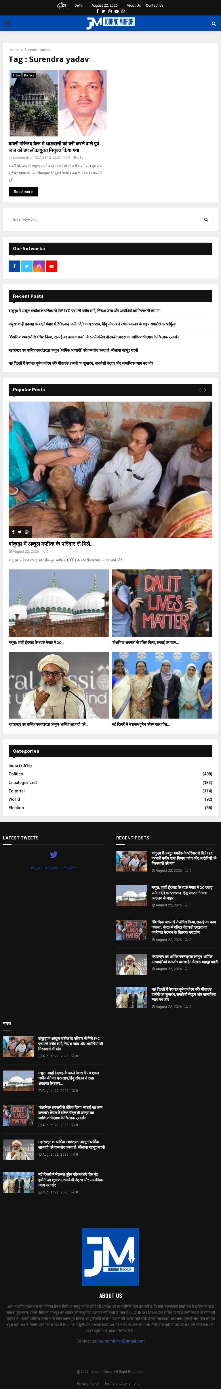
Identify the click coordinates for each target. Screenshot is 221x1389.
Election (16, 807)
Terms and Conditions (122, 1383)
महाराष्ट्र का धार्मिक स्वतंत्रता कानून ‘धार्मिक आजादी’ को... (48, 724)
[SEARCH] (206, 219)
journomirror (23, 157)
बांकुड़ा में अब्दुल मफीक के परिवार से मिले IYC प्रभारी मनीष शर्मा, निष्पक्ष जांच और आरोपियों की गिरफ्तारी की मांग (84, 310)
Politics (29, 75)
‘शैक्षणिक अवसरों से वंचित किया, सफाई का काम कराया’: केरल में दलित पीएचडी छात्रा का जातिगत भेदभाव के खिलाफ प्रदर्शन (94, 337)
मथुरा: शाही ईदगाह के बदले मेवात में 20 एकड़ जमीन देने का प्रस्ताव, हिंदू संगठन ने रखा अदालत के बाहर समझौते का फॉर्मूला (92, 324)
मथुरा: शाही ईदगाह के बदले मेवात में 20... (36, 642)
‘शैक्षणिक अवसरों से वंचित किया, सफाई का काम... (145, 642)
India (16, 75)
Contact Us (155, 5)
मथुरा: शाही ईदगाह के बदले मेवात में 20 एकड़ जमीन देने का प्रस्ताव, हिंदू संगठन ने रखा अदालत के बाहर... (182, 892)
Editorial (17, 791)
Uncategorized (23, 782)
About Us (134, 5)
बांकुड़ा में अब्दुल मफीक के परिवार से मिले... (51, 544)
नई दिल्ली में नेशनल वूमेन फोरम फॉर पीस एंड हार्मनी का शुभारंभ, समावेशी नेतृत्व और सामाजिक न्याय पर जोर (81, 363)
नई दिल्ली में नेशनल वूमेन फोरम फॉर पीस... (140, 724)
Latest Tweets (21, 838)
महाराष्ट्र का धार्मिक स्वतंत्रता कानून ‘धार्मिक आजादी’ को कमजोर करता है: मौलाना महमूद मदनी (73, 350)
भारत (7, 1023)
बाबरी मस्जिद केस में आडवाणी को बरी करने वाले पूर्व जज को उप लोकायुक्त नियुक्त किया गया (54, 147)
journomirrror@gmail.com (121, 1341)
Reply (35, 868)
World (14, 799)
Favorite (70, 868)
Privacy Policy (88, 1383)
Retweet (51, 868)
